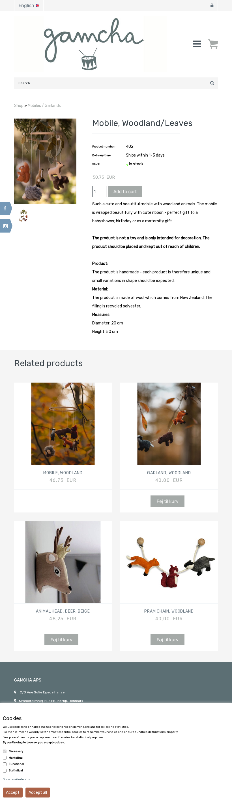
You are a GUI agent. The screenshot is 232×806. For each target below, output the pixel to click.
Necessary (16, 751)
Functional (16, 764)
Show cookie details (16, 779)
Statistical (16, 770)
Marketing (16, 757)
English (26, 5)
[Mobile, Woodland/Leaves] (45, 161)
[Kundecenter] (212, 5)
